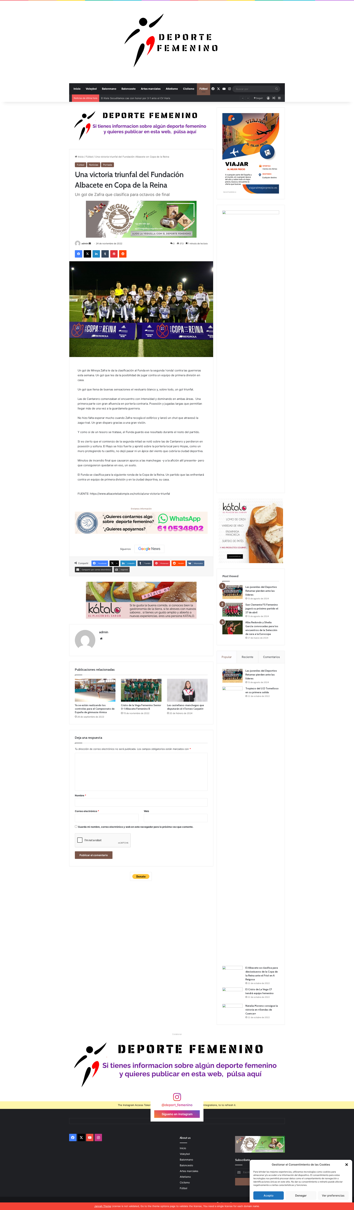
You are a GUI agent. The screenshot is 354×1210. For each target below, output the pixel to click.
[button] (346, 1164)
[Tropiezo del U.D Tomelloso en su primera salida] (232, 825)
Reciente (247, 657)
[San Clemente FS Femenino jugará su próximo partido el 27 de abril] (232, 610)
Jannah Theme (102, 1206)
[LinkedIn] (96, 254)
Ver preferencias (333, 1195)
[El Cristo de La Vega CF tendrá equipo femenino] (232, 994)
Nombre (80, 795)
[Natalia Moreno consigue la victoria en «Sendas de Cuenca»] (232, 1011)
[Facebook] (78, 254)
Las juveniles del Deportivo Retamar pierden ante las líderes (135, 98)
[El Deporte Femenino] (177, 42)
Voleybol (91, 88)
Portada (107, 164)
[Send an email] (90, 243)
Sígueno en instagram (177, 1114)
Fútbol (203, 88)
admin (84, 243)
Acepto (268, 1195)
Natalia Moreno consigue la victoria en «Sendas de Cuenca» (261, 1009)
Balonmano (109, 88)
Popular (227, 657)
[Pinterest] (114, 254)
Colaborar (177, 1034)
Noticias (93, 164)
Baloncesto (129, 88)
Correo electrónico (87, 811)
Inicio (77, 88)
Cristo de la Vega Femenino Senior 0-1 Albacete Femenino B (141, 707)
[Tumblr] (105, 254)
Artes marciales (151, 88)
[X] (87, 254)
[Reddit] (122, 254)
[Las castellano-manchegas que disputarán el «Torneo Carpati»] (187, 690)
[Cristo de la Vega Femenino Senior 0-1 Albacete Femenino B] (141, 690)
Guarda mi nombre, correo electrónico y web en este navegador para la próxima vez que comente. (135, 826)
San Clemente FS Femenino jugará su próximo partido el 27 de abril (261, 608)
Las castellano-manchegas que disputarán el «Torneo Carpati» (185, 707)
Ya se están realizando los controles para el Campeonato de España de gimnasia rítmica (94, 709)
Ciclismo (188, 88)
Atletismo (172, 88)
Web (146, 811)
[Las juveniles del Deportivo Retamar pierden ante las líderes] (232, 592)
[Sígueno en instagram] (177, 1099)
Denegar (301, 1195)
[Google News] (149, 549)
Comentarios (271, 657)
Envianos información (141, 508)
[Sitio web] (101, 638)
